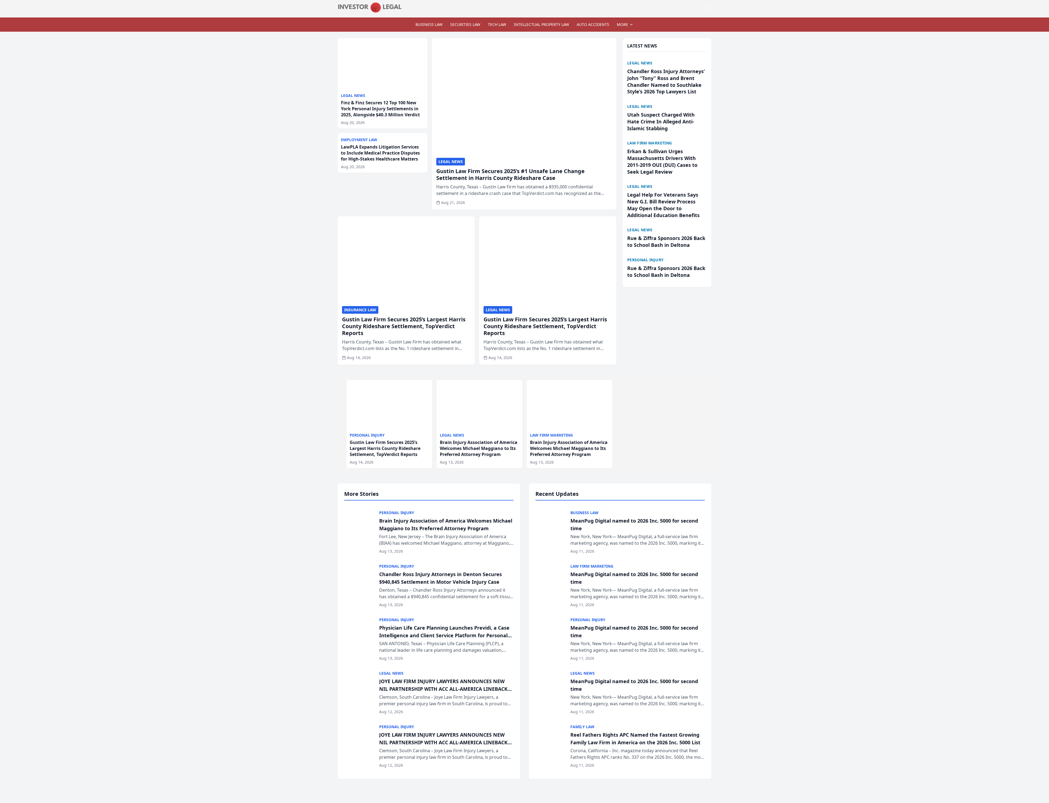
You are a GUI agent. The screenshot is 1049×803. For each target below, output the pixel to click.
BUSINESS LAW (429, 24)
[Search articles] (708, 7)
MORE (622, 24)
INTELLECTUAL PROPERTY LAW (541, 24)
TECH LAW (497, 24)
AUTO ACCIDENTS (593, 24)
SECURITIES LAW (465, 24)
